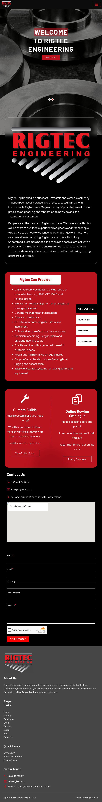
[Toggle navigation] (96, 4)
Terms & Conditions (13, 756)
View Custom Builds (24, 453)
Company (11, 581)
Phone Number (13, 592)
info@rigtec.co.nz (21, 489)
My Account (9, 752)
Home (6, 712)
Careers (8, 737)
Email (10, 568)
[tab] (86, 308)
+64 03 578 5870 (20, 481)
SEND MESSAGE (18, 639)
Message (11, 604)
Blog (6, 733)
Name (10, 555)
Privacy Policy (10, 760)
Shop (6, 722)
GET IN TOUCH (51, 57)
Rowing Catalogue (77, 459)
